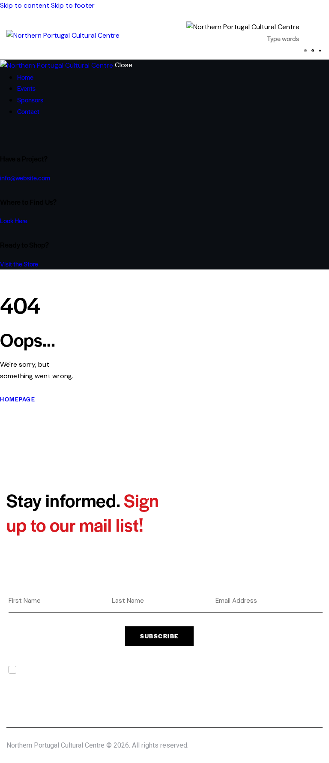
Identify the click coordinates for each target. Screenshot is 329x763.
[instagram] (14, 134)
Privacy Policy (80, 669)
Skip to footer (73, 5)
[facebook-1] (4, 134)
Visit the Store (19, 263)
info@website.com (25, 177)
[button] (317, 32)
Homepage (17, 399)
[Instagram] (305, 50)
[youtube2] (27, 134)
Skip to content (24, 5)
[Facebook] (312, 50)
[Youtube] (320, 50)
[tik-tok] (21, 134)
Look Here (13, 220)
